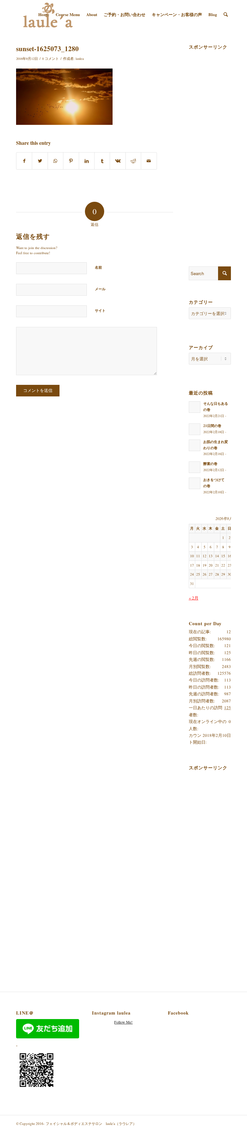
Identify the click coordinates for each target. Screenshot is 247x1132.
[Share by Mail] (149, 161)
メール (100, 289)
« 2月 (193, 598)
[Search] (225, 14)
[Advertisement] (218, 148)
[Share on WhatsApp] (55, 161)
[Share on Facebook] (24, 161)
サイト (100, 310)
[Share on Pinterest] (70, 161)
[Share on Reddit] (133, 161)
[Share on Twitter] (39, 161)
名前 (98, 267)
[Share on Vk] (117, 161)
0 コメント (50, 58)
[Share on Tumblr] (102, 161)
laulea (80, 58)
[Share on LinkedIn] (86, 161)
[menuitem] (43, 14)
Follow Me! (123, 1022)
